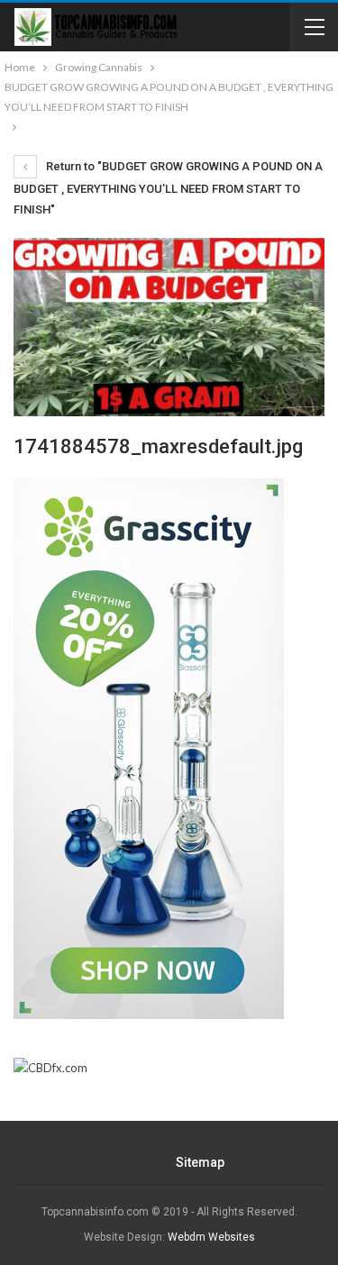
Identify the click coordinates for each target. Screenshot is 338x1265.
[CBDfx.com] (50, 1067)
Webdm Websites (211, 1237)
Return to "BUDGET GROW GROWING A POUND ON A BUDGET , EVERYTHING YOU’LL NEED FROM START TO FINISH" (168, 187)
